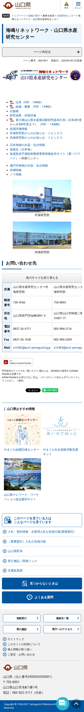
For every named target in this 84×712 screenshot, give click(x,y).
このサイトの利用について (24, 644)
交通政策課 (15, 570)
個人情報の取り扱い (20, 649)
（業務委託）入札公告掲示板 (27, 541)
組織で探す (34, 15)
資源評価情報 (18, 129)
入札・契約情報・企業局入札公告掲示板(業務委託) (41, 531)
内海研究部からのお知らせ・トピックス (36, 137)
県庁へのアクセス (62, 629)
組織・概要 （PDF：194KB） (34, 106)
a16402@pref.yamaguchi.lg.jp (32, 347)
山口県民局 (15, 551)
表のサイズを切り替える (42, 277)
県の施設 (22, 629)
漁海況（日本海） (21, 149)
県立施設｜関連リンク (22, 561)
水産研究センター (66, 15)
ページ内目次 (42, 52)
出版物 (14, 111)
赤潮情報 (15, 170)
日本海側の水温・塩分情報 (27, 145)
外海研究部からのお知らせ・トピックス (36, 133)
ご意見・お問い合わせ (21, 654)
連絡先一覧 (62, 618)
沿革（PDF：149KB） (30, 102)
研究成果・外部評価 (23, 115)
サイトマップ (16, 639)
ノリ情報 (15, 174)
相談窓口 (22, 618)
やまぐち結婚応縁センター (21, 449)
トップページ (19, 15)
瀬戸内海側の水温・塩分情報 (29, 165)
